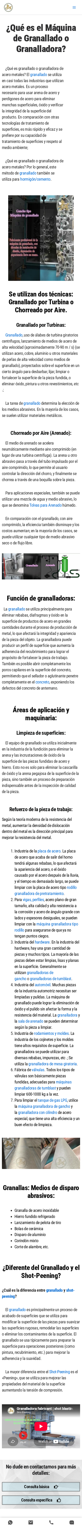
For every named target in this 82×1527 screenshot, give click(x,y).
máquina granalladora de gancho (44, 1106)
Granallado (12, 335)
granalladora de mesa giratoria (52, 1064)
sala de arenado (30, 1021)
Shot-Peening (59, 1371)
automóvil (43, 984)
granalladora (67, 1015)
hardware (42, 942)
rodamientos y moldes (51, 1033)
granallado (38, 74)
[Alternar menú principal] (74, 7)
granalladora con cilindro (37, 1112)
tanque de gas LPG (52, 1100)
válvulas (38, 1069)
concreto (42, 682)
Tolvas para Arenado (45, 505)
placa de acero (49, 851)
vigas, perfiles (33, 899)
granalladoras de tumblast (50, 978)
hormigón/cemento (35, 179)
